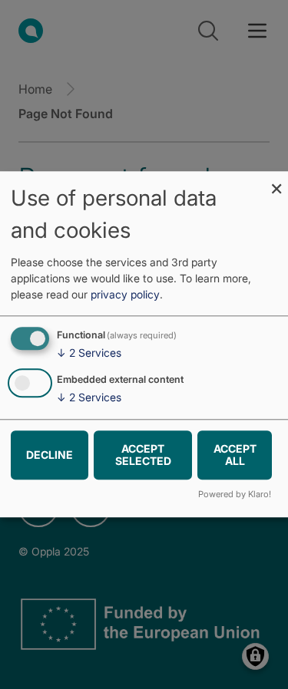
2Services (89, 352)
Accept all (235, 454)
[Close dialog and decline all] (276, 180)
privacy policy (125, 294)
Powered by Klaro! (234, 495)
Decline (49, 454)
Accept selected (143, 454)
